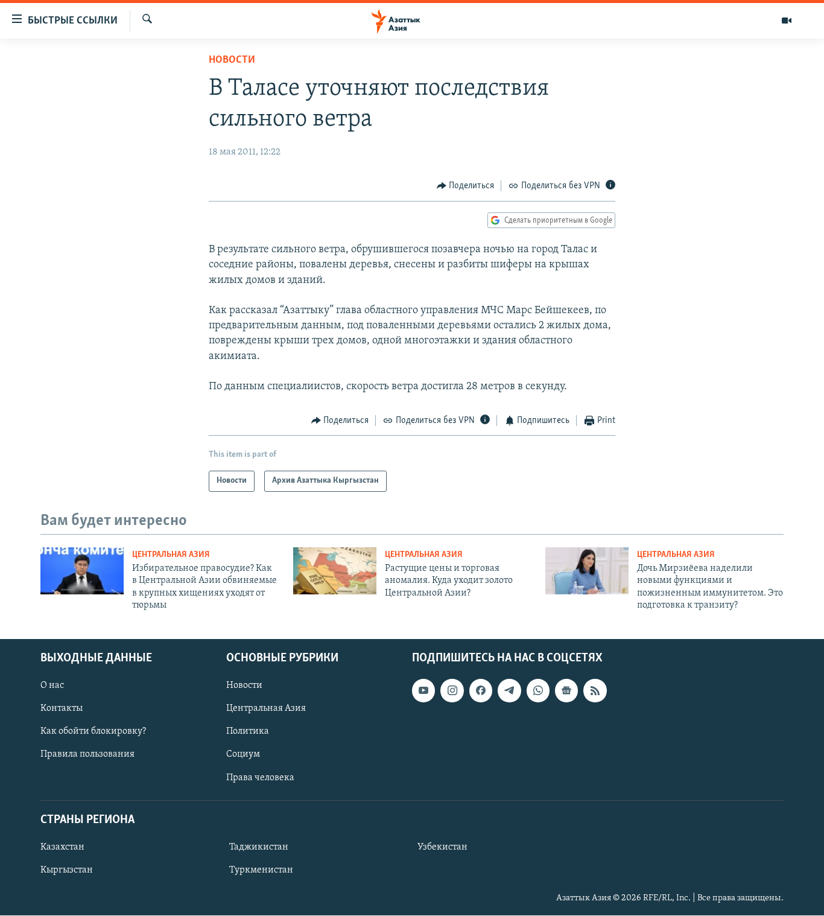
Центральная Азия (171, 554)
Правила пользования (87, 755)
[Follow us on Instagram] (451, 690)
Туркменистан (261, 870)
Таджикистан (258, 847)
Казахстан (62, 847)
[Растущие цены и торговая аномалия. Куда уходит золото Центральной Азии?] (334, 570)
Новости (232, 60)
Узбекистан (442, 847)
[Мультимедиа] (787, 20)
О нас (52, 686)
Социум (243, 755)
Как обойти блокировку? (93, 732)
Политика (247, 732)
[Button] (466, 186)
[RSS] (594, 690)
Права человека (260, 778)
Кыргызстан (66, 870)
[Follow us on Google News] (566, 690)
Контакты (61, 709)
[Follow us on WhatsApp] (538, 690)
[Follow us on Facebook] (480, 690)
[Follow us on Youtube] (423, 690)
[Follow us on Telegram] (509, 690)
